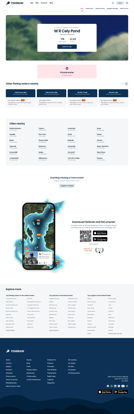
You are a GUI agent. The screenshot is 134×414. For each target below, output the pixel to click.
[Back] (122, 84)
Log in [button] (120, 3)
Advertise (9, 373)
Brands (29, 360)
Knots (29, 366)
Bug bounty (30, 373)
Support (8, 366)
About (8, 360)
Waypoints (51, 383)
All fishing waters (74, 373)
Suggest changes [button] (67, 186)
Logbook (50, 379)
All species (72, 370)
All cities (71, 366)
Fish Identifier (52, 370)
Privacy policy (10, 376)
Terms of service (12, 379)
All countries (72, 360)
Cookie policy (31, 376)
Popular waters (32, 370)
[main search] (113, 3)
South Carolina (63, 34)
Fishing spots (51, 373)
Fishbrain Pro (51, 360)
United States (71, 34)
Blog (28, 363)
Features (50, 363)
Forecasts (50, 366)
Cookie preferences (34, 379)
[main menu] (127, 3)
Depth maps (51, 376)
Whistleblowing (11, 383)
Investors (9, 370)
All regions (71, 363)
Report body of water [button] (13, 386)
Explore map (67, 47)
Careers (8, 363)
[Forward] (126, 84)
